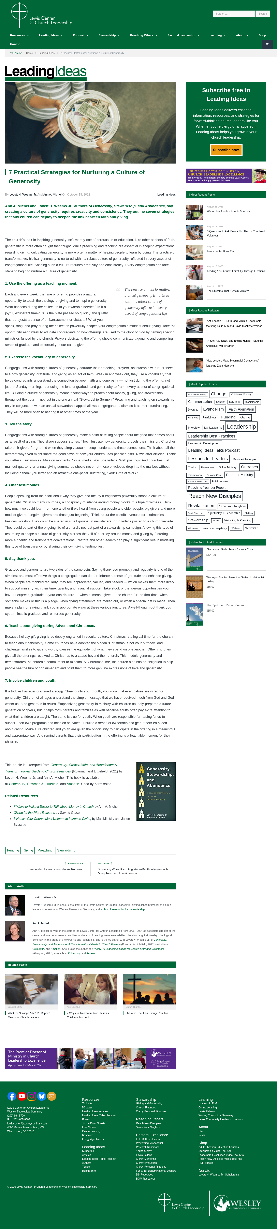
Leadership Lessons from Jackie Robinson (56, 869)
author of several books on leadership (123, 909)
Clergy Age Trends (93, 1139)
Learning (215, 35)
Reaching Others (141, 35)
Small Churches (196, 513)
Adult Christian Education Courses (219, 1147)
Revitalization (201, 505)
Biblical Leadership (197, 394)
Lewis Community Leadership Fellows (221, 1119)
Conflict (220, 402)
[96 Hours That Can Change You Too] (149, 991)
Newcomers (207, 467)
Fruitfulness (210, 417)
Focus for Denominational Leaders (156, 1170)
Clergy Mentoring (146, 1158)
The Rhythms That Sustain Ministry (228, 290)
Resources (17, 35)
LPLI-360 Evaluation (148, 1139)
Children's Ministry (241, 394)
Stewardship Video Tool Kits (215, 1150)
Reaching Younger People (207, 487)
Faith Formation (241, 409)
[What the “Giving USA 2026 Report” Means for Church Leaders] (31, 991)
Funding (13, 850)
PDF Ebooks (206, 1162)
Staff (201, 1131)
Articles (86, 1154)
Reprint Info (89, 1170)
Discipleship (252, 401)
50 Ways (87, 1107)
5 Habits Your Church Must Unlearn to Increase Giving (52, 818)
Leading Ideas (49, 35)
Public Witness (220, 481)
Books (86, 1119)
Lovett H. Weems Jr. (23, 194)
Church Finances (146, 1107)
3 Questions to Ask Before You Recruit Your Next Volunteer (236, 233)
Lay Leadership (213, 427)
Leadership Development (204, 443)
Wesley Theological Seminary (24, 1111)
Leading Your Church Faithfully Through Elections (236, 271)
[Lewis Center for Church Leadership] (41, 15)
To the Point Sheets (93, 1123)
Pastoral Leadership (181, 35)
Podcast (78, 35)
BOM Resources (146, 1178)
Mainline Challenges (244, 459)
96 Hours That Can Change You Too (147, 1013)
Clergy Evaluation (146, 1162)
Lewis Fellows (144, 1154)
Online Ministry (227, 467)
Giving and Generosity (149, 1103)
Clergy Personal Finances (151, 1111)
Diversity (193, 409)
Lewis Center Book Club (221, 251)
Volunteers (193, 528)
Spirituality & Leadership (224, 513)
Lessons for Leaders (208, 458)
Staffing (249, 513)
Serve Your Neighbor (232, 506)
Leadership (241, 426)
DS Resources (144, 1174)
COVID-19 (234, 402)
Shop (262, 35)
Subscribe (88, 1150)
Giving (28, 850)
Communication (200, 402)
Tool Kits (87, 1103)
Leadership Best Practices (211, 436)
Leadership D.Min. (209, 1103)
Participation (195, 475)
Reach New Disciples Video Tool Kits (220, 1158)
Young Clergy (144, 1150)
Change (218, 393)
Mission (192, 467)
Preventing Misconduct (149, 1142)
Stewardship (107, 35)
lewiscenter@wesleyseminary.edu (27, 1123)
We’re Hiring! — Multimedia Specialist (229, 211)
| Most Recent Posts (202, 194)
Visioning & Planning (237, 520)
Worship (252, 528)
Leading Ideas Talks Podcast (214, 450)
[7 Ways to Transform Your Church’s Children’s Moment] (90, 991)
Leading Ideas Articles (95, 1111)
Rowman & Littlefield (42, 784)
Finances (193, 417)
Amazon (73, 784)
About (240, 35)
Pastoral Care (214, 475)
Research (87, 1135)
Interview (194, 427)
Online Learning (91, 1131)
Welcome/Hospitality (215, 528)
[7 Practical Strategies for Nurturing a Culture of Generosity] (90, 123)
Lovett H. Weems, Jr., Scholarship (219, 1174)
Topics (86, 1166)
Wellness (236, 528)
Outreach (249, 467)
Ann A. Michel (52, 194)
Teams (216, 520)
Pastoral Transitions (198, 481)
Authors (86, 1162)
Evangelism (213, 409)
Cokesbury (17, 784)
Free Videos (89, 1127)
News (202, 1135)
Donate (15, 44)
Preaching (45, 850)
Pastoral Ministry (239, 475)
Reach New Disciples (214, 496)
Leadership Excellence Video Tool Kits (221, 1154)
